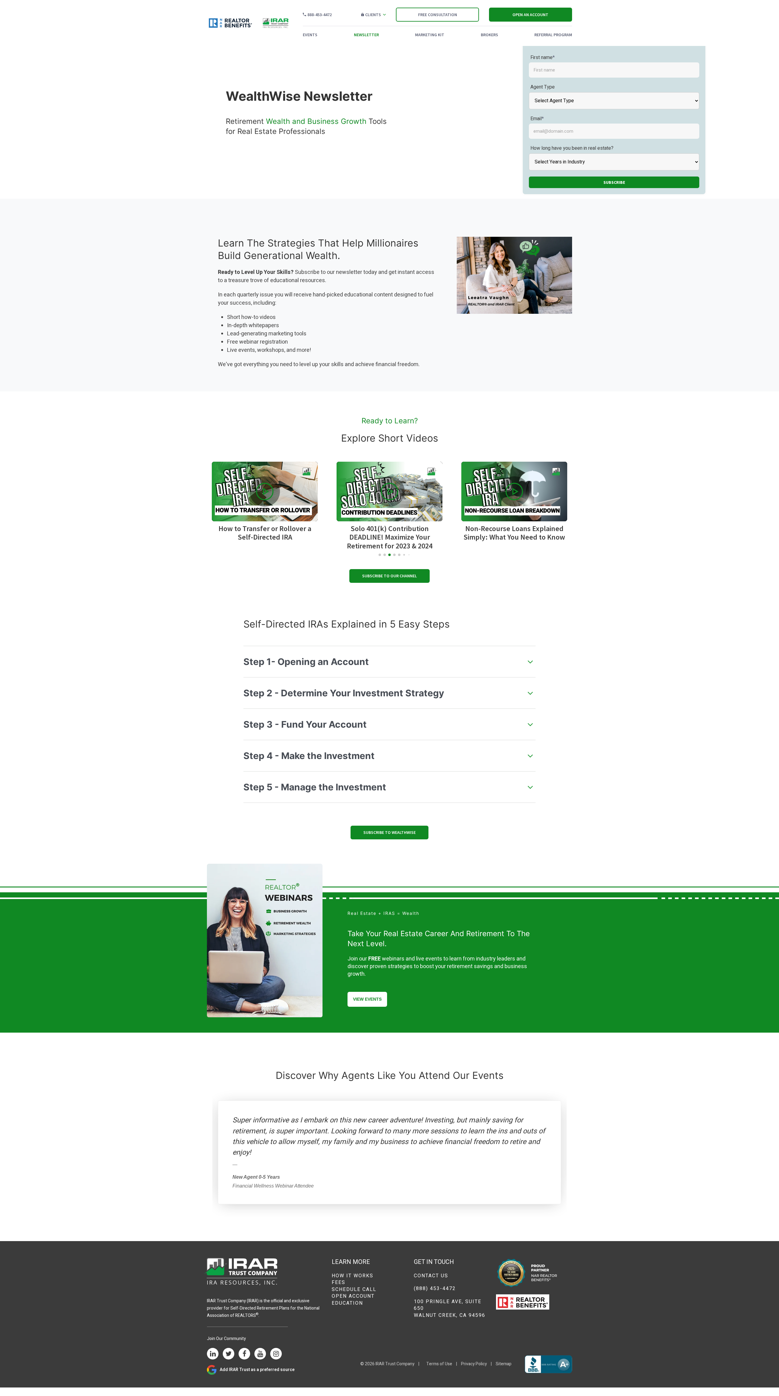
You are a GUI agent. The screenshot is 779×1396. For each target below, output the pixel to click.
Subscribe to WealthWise (389, 832)
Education (347, 1303)
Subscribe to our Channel (389, 576)
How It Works (352, 1275)
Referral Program (553, 34)
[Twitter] (228, 1354)
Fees (338, 1282)
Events (310, 34)
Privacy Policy (474, 1364)
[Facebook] (244, 1354)
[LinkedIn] (212, 1354)
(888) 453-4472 (435, 1288)
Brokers (489, 34)
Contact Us (431, 1275)
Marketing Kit (429, 34)
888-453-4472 (319, 14)
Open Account (353, 1296)
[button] (265, 491)
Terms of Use (439, 1364)
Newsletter (366, 34)
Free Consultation (437, 14)
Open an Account (530, 14)
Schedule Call (354, 1289)
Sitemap (504, 1364)
